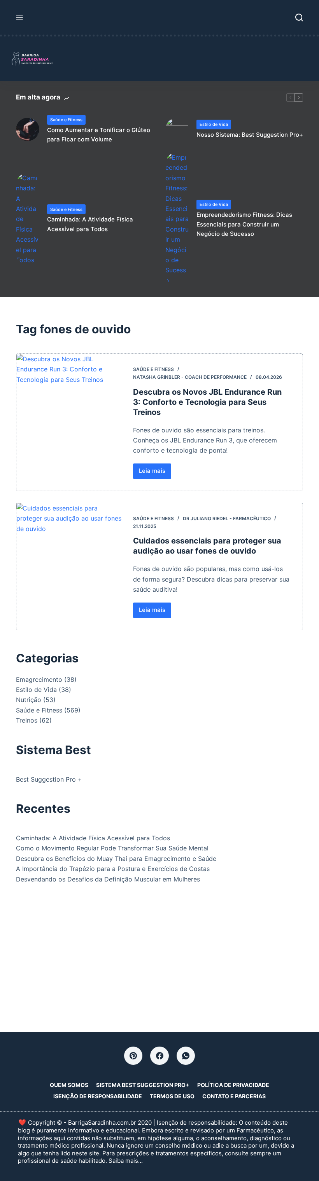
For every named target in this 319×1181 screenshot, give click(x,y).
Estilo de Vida (214, 124)
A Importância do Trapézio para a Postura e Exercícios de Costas (113, 869)
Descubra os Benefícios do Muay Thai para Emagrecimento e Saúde (116, 858)
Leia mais (155, 473)
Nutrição (28, 700)
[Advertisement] (159, 954)
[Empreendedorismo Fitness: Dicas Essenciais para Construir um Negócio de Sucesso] (177, 219)
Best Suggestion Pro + (49, 779)
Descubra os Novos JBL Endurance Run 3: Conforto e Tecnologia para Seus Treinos (207, 402)
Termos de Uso (172, 1096)
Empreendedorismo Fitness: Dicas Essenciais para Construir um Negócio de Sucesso (244, 224)
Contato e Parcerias (234, 1096)
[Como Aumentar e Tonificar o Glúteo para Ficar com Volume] (27, 129)
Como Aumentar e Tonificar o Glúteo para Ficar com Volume (98, 134)
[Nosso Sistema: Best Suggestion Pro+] (177, 129)
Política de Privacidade (233, 1085)
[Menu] (19, 17)
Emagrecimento (39, 679)
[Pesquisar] (299, 17)
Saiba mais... (126, 1160)
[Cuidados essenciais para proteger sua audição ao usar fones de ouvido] (68, 566)
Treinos (26, 720)
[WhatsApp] (186, 1056)
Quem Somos (69, 1085)
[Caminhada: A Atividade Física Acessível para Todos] (27, 219)
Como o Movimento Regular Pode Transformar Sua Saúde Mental (112, 848)
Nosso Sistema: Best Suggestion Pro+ (249, 134)
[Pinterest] (133, 1056)
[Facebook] (159, 1056)
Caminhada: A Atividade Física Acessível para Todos (90, 224)
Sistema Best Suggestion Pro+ (142, 1085)
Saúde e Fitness (66, 119)
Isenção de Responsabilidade (97, 1096)
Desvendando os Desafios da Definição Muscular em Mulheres (108, 879)
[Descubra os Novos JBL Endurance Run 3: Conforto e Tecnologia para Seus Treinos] (68, 422)
